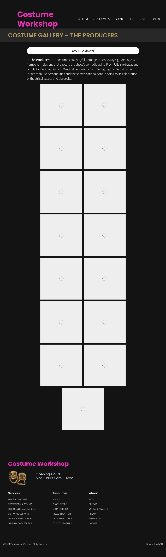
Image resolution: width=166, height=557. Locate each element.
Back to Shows (83, 51)
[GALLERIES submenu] (93, 19)
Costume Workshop (37, 19)
